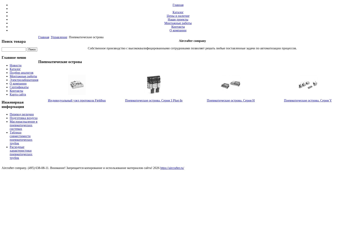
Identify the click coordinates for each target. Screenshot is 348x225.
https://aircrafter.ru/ (172, 168)
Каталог (178, 12)
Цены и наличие (178, 16)
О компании (178, 30)
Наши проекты (178, 19)
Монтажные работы (178, 23)
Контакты (178, 26)
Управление (59, 37)
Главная (178, 5)
